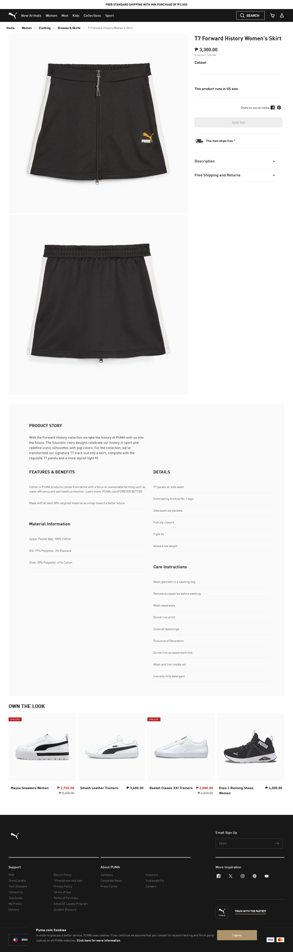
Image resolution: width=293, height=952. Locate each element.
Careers (151, 886)
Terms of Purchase (66, 898)
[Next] (277, 755)
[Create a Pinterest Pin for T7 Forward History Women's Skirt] (279, 107)
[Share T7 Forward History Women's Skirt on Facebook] (272, 107)
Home (10, 28)
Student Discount (65, 909)
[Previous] (15, 755)
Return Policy (62, 874)
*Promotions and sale (68, 880)
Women (27, 28)
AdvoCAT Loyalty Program (71, 903)
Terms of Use (62, 892)
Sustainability (155, 880)
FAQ (11, 874)
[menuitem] (31, 15)
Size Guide (15, 898)
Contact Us (16, 892)
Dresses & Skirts (69, 28)
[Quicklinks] (282, 15)
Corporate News (111, 880)
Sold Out (238, 122)
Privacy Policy (63, 886)
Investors (152, 874)
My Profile (15, 903)
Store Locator (17, 880)
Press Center (109, 886)
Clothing (45, 28)
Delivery (14, 909)
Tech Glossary (18, 886)
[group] (42, 755)
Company (107, 874)
